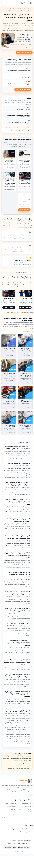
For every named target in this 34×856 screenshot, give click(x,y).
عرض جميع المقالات (28, 331)
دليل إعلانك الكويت (26, 829)
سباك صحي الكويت (26, 803)
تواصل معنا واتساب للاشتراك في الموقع (16, 312)
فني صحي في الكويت (10, 803)
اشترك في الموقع (9, 307)
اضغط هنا (13, 766)
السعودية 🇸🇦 (8, 847)
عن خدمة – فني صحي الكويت (26, 819)
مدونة (30, 815)
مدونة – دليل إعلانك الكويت (24, 832)
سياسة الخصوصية (11, 843)
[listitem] (31, 795)
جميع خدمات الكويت (11, 829)
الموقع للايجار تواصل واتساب (24, 52)
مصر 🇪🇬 (14, 847)
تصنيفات (13, 809)
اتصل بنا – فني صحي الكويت (9, 818)
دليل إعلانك (26, 840)
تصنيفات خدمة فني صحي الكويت (23, 272)
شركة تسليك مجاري (11, 806)
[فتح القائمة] (3, 3)
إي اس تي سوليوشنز (13, 851)
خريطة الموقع (12, 815)
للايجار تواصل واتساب (24, 209)
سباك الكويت (28, 806)
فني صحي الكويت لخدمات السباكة (25, 810)
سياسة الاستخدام (22, 843)
